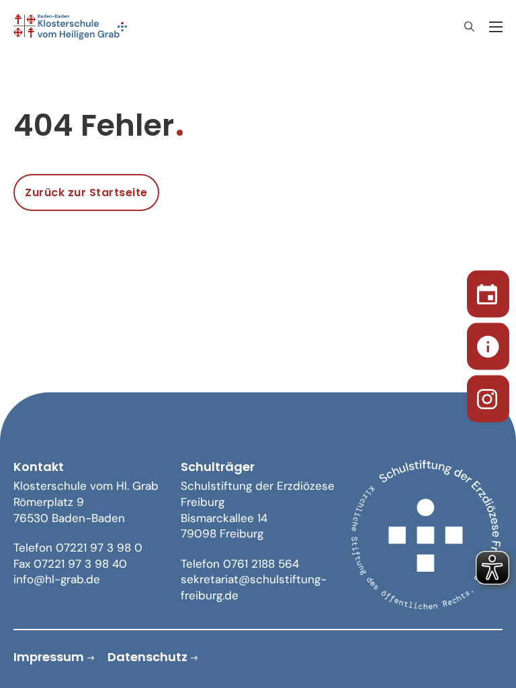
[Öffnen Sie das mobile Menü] (496, 27)
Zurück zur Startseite (86, 192)
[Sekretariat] (488, 344)
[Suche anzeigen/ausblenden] (469, 26)
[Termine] (488, 292)
